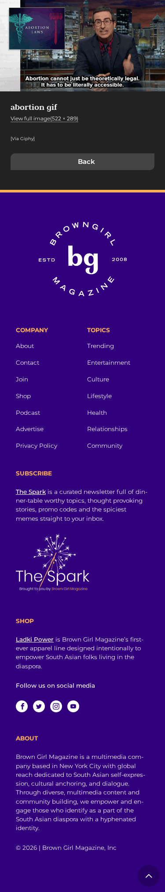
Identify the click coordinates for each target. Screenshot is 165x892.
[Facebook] (22, 706)
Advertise (30, 428)
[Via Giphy (22, 138)
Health (97, 412)
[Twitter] (39, 706)
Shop (23, 395)
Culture (98, 379)
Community (104, 445)
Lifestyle (99, 395)
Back (86, 161)
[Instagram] (56, 706)
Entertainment (108, 362)
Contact (27, 362)
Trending (100, 345)
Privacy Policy (36, 445)
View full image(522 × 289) (44, 118)
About (25, 345)
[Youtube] (73, 706)
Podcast (28, 412)
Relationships (107, 428)
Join (22, 379)
